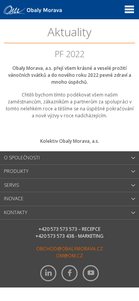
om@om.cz (69, 255)
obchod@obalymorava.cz (69, 248)
